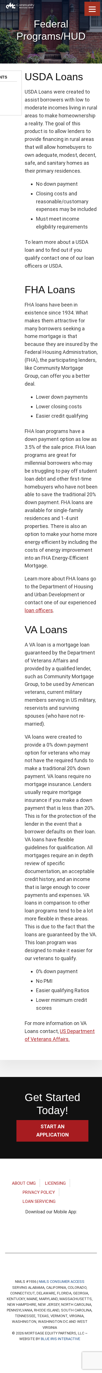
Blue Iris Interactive (60, 1339)
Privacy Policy (39, 1192)
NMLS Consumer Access (61, 1281)
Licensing (55, 1183)
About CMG (24, 1183)
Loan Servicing (39, 1201)
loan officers (39, 610)
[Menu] (92, 9)
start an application (52, 1130)
